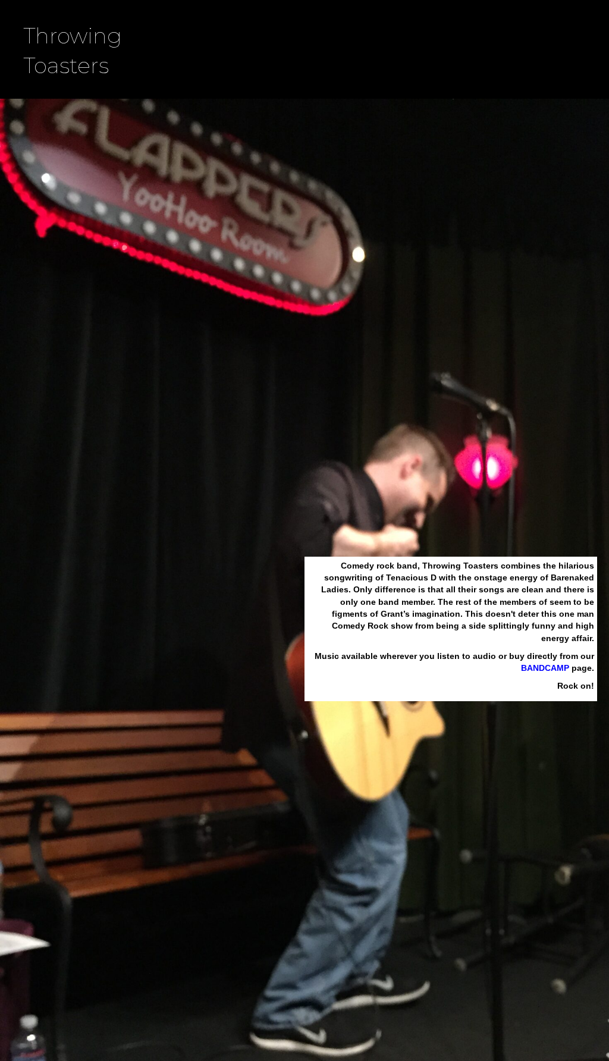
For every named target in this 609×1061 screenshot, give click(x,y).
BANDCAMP (545, 668)
